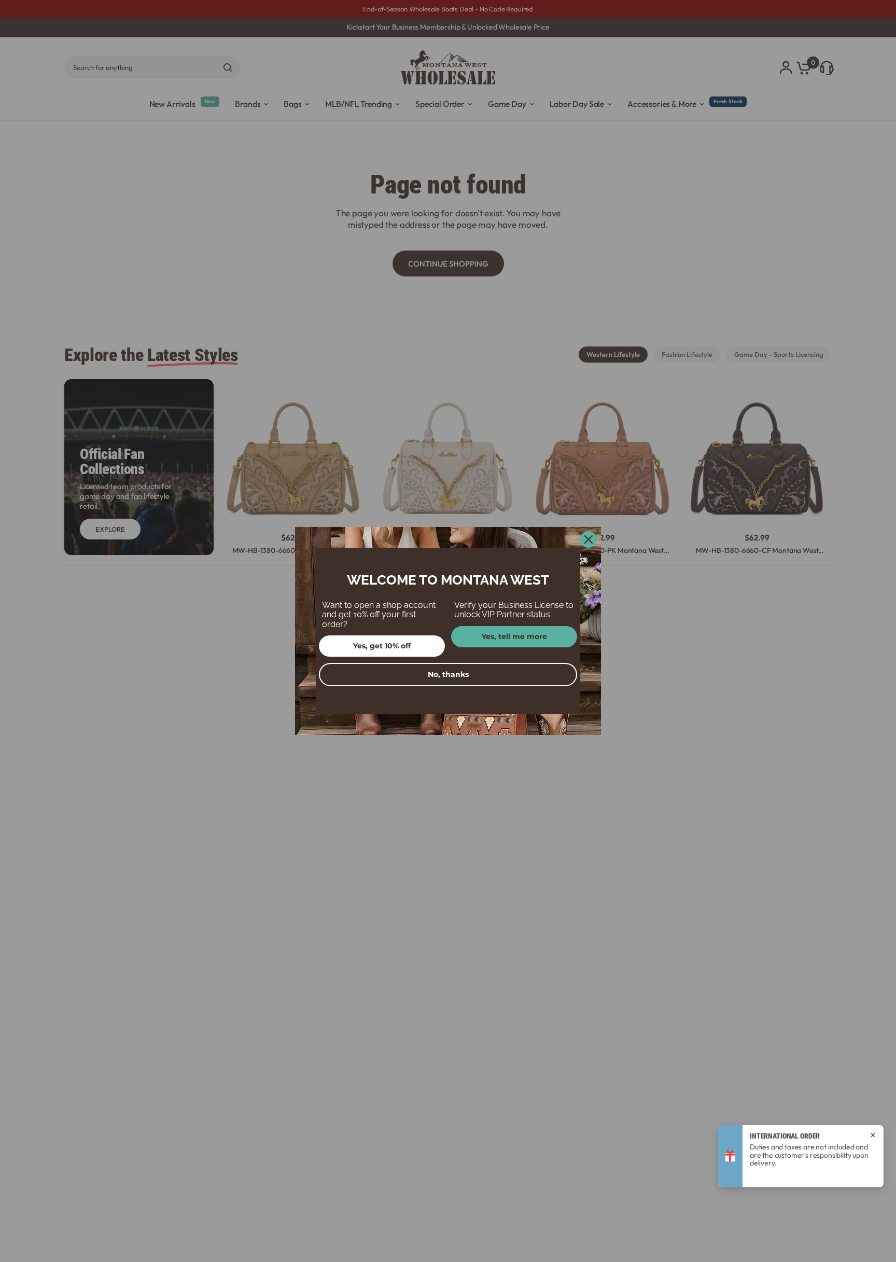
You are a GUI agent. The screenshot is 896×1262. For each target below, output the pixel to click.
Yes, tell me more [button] (514, 636)
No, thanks (448, 674)
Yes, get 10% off (382, 645)
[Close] (588, 539)
